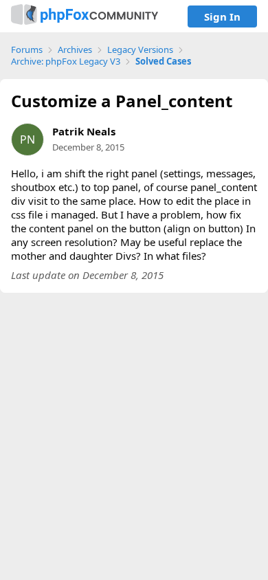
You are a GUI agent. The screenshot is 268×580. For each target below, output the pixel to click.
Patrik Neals (83, 131)
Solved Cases (163, 61)
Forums (27, 50)
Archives (75, 50)
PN (27, 139)
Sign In (222, 16)
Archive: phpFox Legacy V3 (65, 61)
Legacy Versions (140, 50)
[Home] (84, 16)
